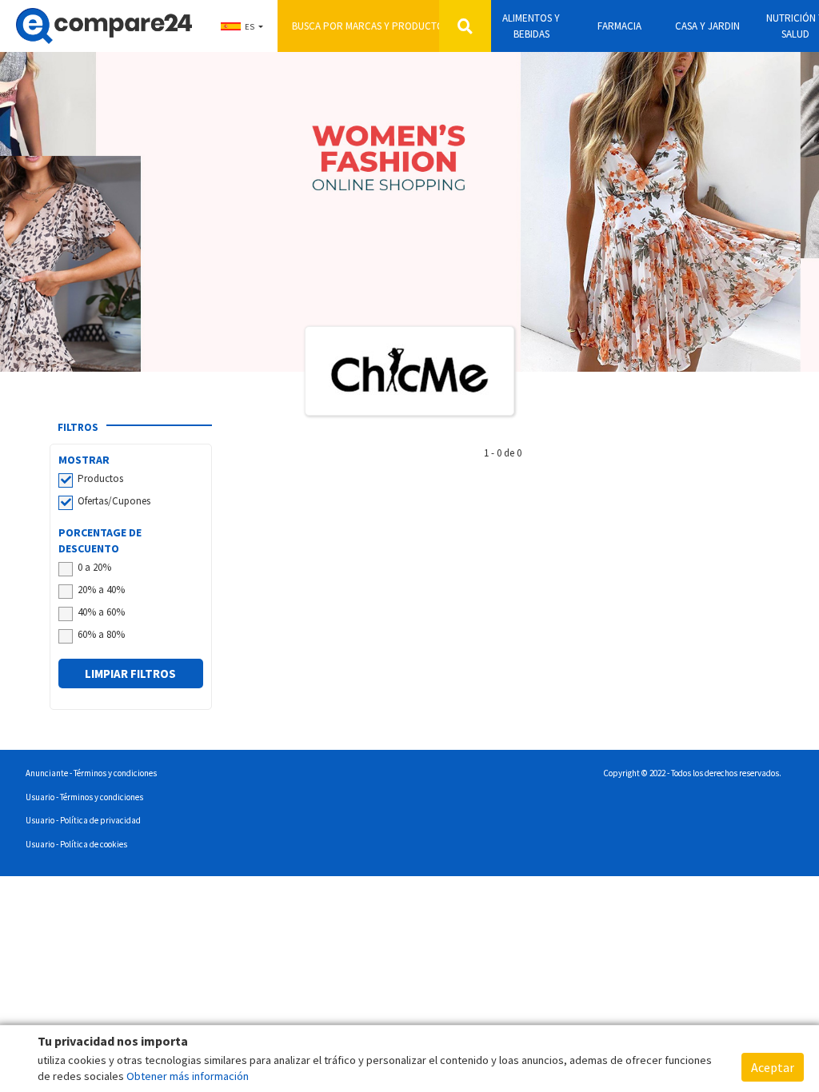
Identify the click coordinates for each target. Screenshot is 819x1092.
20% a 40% (101, 589)
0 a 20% (94, 567)
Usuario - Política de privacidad (83, 820)
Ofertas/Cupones (114, 501)
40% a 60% (101, 612)
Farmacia (619, 26)
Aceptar (772, 1067)
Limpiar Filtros (130, 673)
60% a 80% (101, 634)
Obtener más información (187, 1076)
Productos (100, 478)
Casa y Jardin (707, 26)
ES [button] (249, 27)
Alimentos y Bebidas (531, 26)
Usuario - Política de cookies (76, 844)
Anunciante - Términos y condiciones (91, 773)
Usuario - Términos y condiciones (84, 797)
